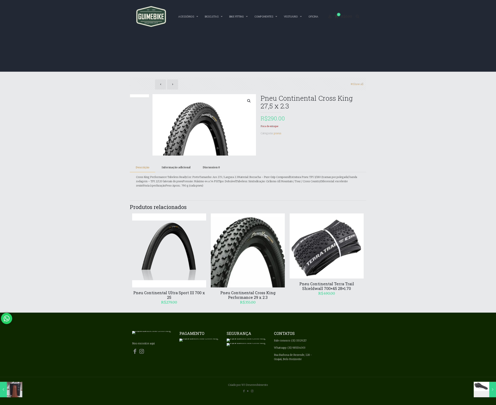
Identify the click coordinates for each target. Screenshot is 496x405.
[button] (249, 101)
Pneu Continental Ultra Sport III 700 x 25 (169, 295)
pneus (277, 133)
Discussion (211, 167)
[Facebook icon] (244, 391)
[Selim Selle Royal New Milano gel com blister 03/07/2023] (485, 389)
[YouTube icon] (248, 391)
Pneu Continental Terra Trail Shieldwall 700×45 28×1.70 (326, 286)
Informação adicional (176, 167)
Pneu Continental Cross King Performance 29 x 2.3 (248, 295)
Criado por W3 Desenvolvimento (248, 385)
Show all (358, 84)
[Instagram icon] (252, 391)
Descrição (142, 167)
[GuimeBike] (151, 16)
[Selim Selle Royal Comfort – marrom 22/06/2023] (11, 389)
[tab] (142, 167)
